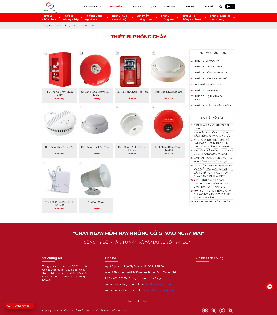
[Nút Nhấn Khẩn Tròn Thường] (168, 124)
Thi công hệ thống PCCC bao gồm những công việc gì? (213, 152)
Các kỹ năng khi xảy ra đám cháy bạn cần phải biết (212, 174)
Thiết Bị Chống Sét (167, 17)
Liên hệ (208, 6)
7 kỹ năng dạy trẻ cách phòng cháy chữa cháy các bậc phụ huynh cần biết (212, 183)
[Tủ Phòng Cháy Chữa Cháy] (59, 69)
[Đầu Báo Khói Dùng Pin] (59, 124)
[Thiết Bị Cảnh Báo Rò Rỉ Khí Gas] (59, 179)
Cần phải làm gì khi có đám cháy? (212, 127)
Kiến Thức (171, 6)
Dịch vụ (136, 6)
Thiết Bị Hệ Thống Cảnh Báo (191, 17)
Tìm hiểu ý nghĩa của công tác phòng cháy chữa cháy (212, 134)
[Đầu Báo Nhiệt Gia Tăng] (96, 124)
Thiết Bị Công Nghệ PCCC (93, 17)
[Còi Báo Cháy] (96, 179)
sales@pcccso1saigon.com (161, 290)
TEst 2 (137, 301)
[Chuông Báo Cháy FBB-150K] (96, 69)
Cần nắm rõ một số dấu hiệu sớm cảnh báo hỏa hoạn (213, 160)
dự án (152, 6)
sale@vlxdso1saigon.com (159, 284)
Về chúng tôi (93, 6)
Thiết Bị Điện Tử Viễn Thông (220, 17)
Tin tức (191, 6)
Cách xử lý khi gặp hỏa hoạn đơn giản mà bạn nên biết (213, 167)
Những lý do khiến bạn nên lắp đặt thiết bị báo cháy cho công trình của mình (212, 143)
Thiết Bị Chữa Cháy (49, 17)
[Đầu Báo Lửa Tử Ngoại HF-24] (132, 124)
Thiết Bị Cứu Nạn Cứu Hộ (119, 17)
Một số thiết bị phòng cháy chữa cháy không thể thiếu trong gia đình (213, 194)
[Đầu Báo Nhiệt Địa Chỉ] (168, 69)
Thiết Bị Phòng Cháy (71, 17)
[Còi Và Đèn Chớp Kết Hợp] (132, 69)
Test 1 (146, 301)
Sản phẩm (116, 6)
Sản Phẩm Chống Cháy (144, 17)
